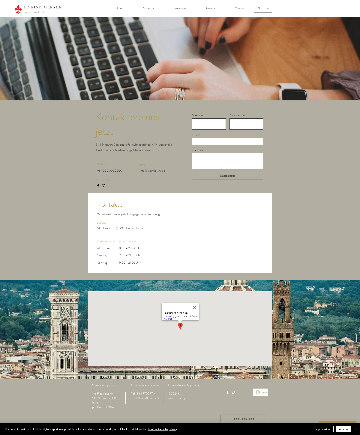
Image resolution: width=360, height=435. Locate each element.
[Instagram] (103, 186)
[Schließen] (355, 429)
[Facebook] (98, 186)
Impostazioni (322, 429)
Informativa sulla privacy (162, 429)
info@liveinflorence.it (152, 170)
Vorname (197, 115)
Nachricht (198, 150)
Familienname (238, 115)
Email (195, 135)
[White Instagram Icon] (233, 392)
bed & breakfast (34, 12)
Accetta (343, 429)
